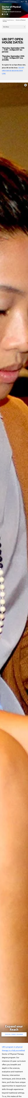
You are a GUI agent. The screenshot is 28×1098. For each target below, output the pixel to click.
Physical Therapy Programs (14, 1034)
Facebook (3, 14)
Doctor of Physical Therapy (11, 7)
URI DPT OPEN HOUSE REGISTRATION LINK (13, 71)
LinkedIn (7, 14)
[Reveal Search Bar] (26, 1)
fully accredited (18, 1050)
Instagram (5, 14)
